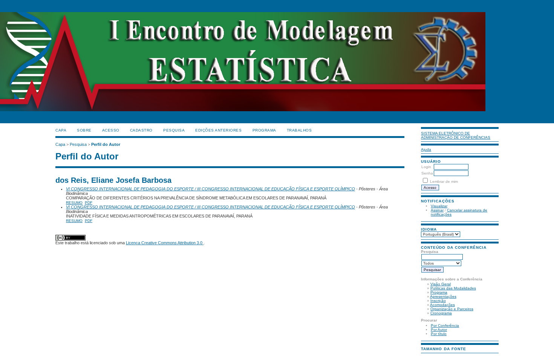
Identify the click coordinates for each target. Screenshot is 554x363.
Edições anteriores (218, 130)
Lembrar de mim (444, 181)
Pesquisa (174, 130)
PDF (88, 203)
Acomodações (442, 305)
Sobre (84, 130)
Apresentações (443, 296)
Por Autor (439, 330)
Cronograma (441, 313)
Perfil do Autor (105, 144)
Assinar (437, 210)
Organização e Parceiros (451, 309)
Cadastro (141, 130)
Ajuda (426, 149)
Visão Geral (440, 284)
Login (426, 167)
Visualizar (439, 206)
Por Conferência (445, 325)
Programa (438, 292)
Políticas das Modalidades (453, 288)
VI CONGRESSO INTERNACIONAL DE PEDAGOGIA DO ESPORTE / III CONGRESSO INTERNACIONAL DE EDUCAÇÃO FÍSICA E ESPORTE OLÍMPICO (210, 189)
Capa (60, 130)
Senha (427, 173)
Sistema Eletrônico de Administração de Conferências (455, 135)
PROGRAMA (264, 130)
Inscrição (438, 301)
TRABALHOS (299, 130)
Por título (439, 334)
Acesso (110, 130)
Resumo (74, 203)
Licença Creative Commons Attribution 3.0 (165, 242)
